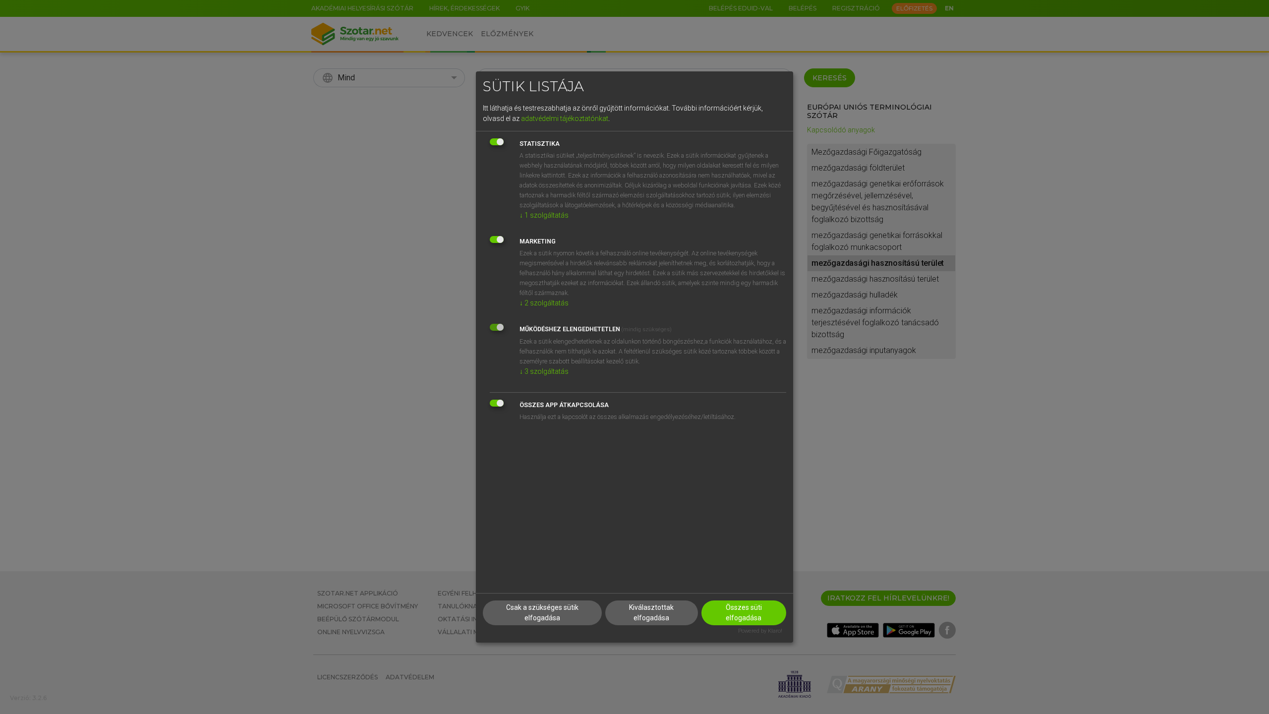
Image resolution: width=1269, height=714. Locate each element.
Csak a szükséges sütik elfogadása (542, 612)
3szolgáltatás (544, 371)
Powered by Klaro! (760, 631)
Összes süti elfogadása (744, 612)
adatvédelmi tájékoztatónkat (564, 118)
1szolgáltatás (544, 215)
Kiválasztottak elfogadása (651, 612)
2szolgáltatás (544, 303)
